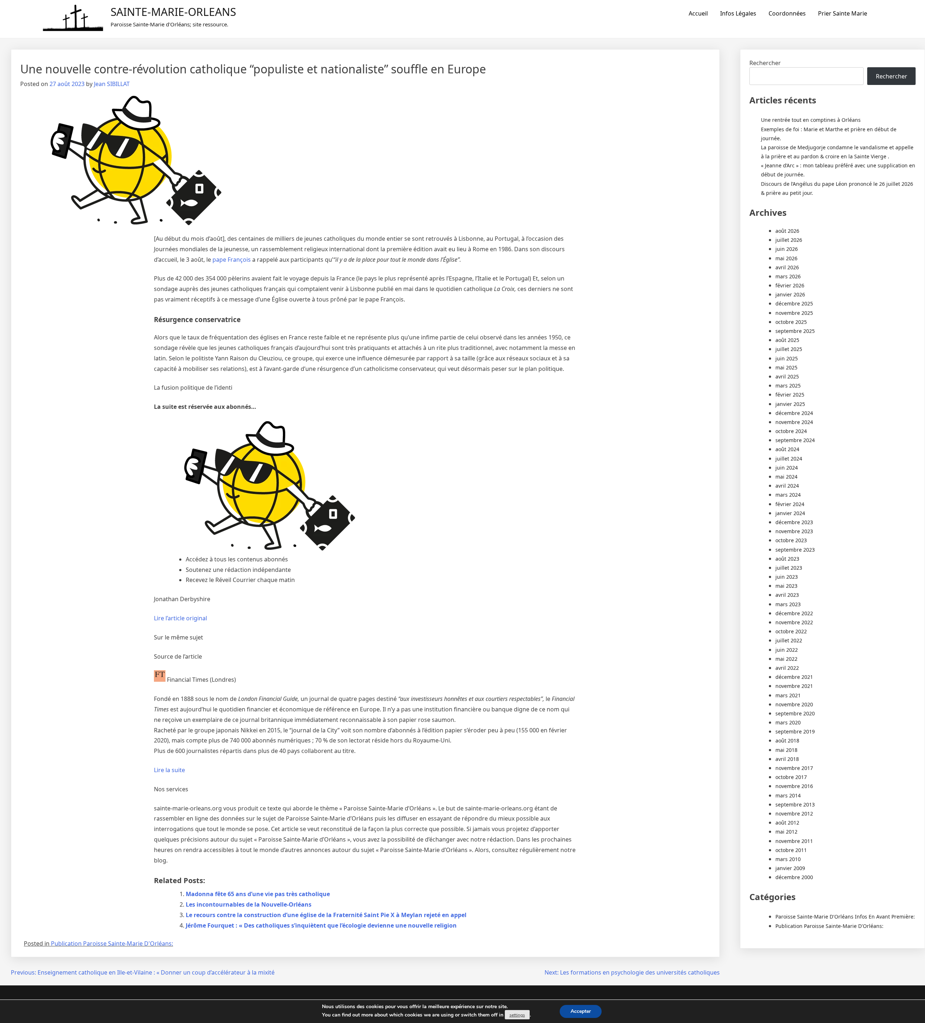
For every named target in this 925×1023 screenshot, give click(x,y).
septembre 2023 (795, 549)
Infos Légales (738, 13)
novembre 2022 (794, 622)
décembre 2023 (794, 522)
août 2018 (787, 740)
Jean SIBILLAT (112, 84)
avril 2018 (787, 759)
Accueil (698, 13)
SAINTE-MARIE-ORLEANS (173, 11)
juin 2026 (786, 248)
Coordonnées (787, 13)
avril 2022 (787, 667)
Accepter (581, 1011)
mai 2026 (786, 258)
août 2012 (787, 822)
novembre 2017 (794, 768)
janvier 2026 (790, 294)
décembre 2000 (794, 877)
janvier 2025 (790, 404)
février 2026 (789, 285)
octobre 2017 (791, 777)
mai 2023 (786, 585)
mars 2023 (788, 604)
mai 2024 (786, 476)
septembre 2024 (795, 440)
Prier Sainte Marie (842, 13)
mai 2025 (786, 367)
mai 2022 (786, 658)
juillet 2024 (788, 458)
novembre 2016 (794, 786)
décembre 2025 (794, 303)
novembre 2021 (794, 685)
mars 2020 (788, 722)
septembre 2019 (795, 731)
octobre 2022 (791, 631)
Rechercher (765, 63)
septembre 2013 (795, 804)
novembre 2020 (794, 704)
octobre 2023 (791, 540)
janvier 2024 (790, 513)
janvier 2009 (790, 868)
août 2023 (787, 558)
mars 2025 (788, 385)
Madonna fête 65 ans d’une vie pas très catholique (258, 894)
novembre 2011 (794, 841)
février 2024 (789, 504)
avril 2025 (787, 376)
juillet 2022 (788, 640)
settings (517, 1015)
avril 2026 (787, 267)
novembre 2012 (794, 813)
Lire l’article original (180, 618)
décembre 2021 (794, 676)
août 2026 (787, 230)
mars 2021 (788, 695)
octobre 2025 (791, 321)
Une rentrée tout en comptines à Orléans (811, 119)
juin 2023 (786, 576)
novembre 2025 (794, 312)
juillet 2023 (788, 567)
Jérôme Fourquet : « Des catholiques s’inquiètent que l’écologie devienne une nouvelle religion (321, 925)
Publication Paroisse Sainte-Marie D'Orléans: (112, 943)
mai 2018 (786, 749)
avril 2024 (787, 485)
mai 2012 (786, 831)
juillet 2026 (788, 239)
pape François (231, 260)
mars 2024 (788, 494)
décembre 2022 (794, 613)
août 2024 (787, 449)
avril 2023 (787, 594)
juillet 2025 (788, 349)
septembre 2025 (795, 331)
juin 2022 (786, 649)
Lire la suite (169, 770)
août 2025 (787, 340)
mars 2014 (788, 795)
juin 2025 (786, 358)
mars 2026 (788, 276)
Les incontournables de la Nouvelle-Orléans (248, 904)
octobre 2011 (791, 850)
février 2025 (789, 394)
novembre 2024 (794, 422)
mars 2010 (788, 859)
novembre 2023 (794, 531)
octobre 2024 (791, 431)
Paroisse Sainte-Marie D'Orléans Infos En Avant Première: (845, 916)
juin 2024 (786, 467)
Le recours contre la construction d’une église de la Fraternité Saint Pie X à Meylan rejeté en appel (326, 915)
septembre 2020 (795, 713)
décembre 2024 (794, 413)
